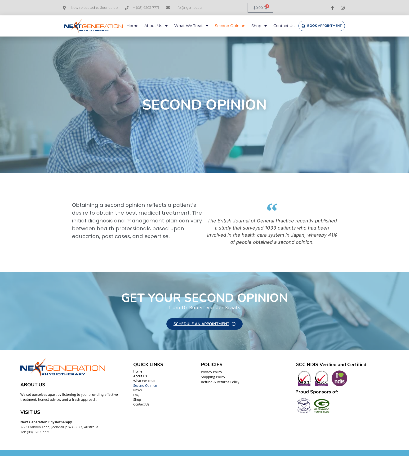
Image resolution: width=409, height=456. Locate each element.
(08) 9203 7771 (38, 432)
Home (132, 25)
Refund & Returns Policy (220, 382)
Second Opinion (230, 25)
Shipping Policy (213, 377)
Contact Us (283, 25)
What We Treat (188, 25)
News (137, 390)
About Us (153, 25)
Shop (256, 25)
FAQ (136, 395)
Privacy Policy (211, 372)
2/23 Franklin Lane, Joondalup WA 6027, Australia (59, 427)
